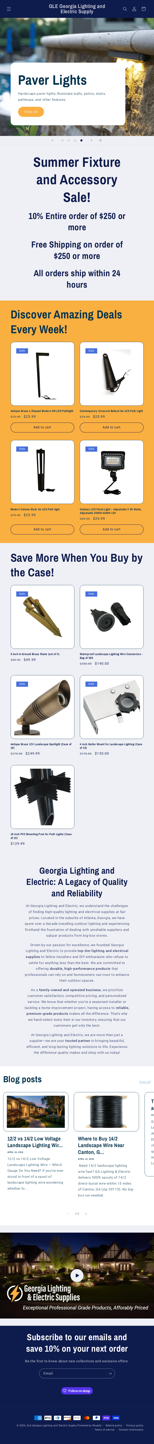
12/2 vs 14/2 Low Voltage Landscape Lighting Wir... (35, 1142)
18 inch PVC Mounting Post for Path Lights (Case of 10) (41, 836)
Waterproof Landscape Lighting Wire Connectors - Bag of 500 (111, 655)
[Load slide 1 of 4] (62, 140)
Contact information (131, 1429)
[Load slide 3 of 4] (75, 140)
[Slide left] (68, 1213)
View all (145, 1082)
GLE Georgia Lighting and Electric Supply (52, 1425)
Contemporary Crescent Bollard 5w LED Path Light (111, 411)
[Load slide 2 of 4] (69, 140)
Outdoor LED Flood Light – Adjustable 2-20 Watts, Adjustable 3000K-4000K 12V (111, 511)
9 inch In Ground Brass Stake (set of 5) (35, 654)
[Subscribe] (110, 1373)
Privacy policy (134, 1425)
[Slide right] (86, 1213)
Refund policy (114, 1425)
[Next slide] (91, 140)
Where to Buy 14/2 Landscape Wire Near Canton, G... (101, 1145)
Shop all (30, 112)
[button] (8, 8)
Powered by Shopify (89, 1425)
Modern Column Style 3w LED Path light (35, 509)
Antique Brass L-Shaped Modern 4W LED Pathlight (42, 411)
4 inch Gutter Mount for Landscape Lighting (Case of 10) (111, 746)
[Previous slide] (52, 140)
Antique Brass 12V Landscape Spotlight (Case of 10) (41, 746)
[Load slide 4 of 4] (81, 140)
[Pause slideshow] (101, 140)
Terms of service (104, 1429)
